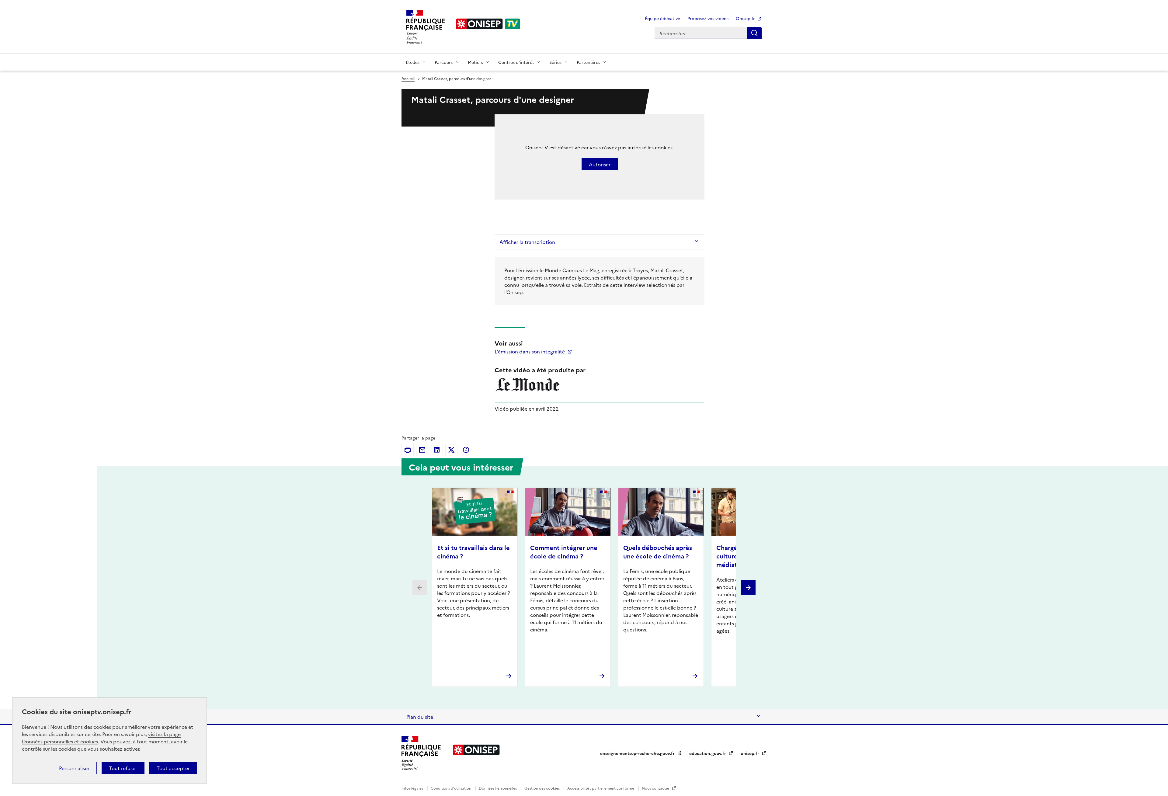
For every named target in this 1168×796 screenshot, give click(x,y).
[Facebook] (466, 450)
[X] (451, 450)
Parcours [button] (444, 62)
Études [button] (412, 62)
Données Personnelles (498, 788)
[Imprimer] (407, 450)
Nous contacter (656, 788)
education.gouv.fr (708, 753)
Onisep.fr (746, 18)
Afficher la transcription (527, 241)
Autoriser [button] (599, 164)
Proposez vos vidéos (707, 18)
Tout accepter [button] (173, 768)
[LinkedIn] (437, 450)
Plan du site (419, 716)
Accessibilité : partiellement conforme (601, 788)
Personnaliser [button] (74, 768)
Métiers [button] (475, 62)
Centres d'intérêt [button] (516, 62)
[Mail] (422, 450)
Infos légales (412, 788)
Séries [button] (555, 62)
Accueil (408, 78)
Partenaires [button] (588, 62)
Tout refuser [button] (123, 768)
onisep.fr (750, 753)
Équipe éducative (662, 18)
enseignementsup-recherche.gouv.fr (638, 753)
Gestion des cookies (542, 788)
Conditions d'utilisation (451, 788)
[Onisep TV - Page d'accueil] (488, 24)
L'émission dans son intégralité (530, 351)
